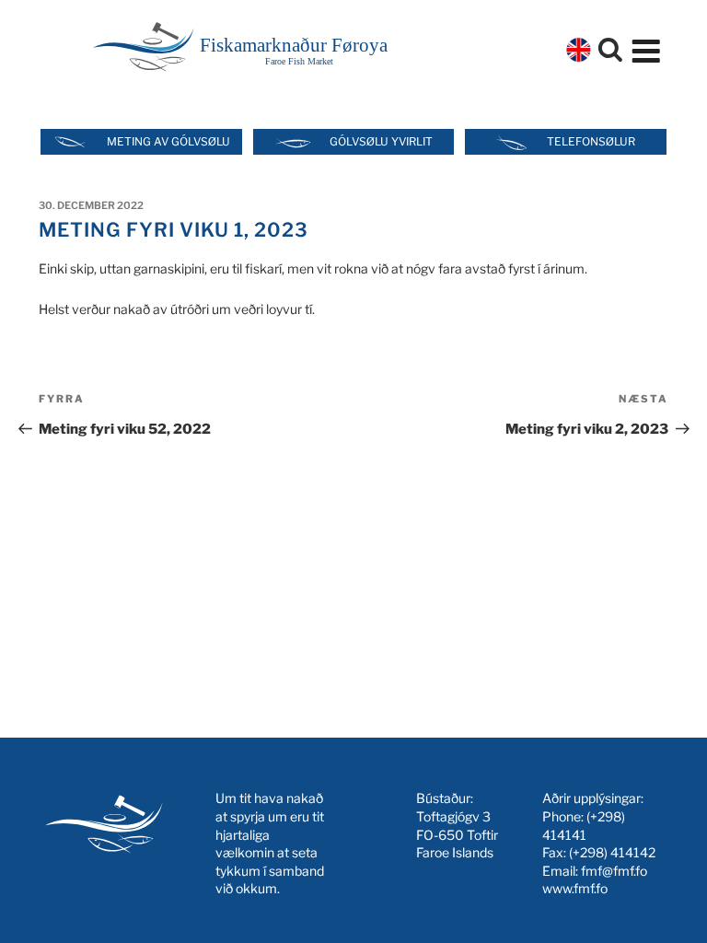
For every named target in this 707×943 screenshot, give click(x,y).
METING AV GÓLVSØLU (168, 141)
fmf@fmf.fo (614, 871)
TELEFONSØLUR (591, 141)
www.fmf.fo (575, 888)
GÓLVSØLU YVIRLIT (381, 141)
